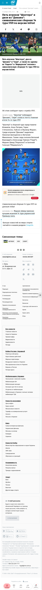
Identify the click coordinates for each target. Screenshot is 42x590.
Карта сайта (26, 313)
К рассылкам (12, 518)
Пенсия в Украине (11, 417)
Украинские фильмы (12, 428)
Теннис (8, 485)
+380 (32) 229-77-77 (13, 563)
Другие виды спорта (12, 490)
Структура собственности (30, 306)
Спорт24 (29, 225)
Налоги (8, 414)
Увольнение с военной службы (15, 379)
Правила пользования (9, 305)
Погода (8, 345)
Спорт (15, 8)
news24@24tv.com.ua (9, 257)
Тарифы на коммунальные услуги (16, 411)
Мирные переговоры (12, 359)
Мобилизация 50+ (11, 381)
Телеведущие (6, 298)
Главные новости (11, 331)
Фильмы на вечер (11, 431)
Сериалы (8, 436)
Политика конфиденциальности (9, 309)
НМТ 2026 (9, 451)
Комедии (8, 434)
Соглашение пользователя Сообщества (30, 290)
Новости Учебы (11, 443)
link (23, 264)
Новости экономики (13, 401)
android (8, 531)
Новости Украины (11, 334)
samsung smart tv (21, 536)
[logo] (12, 2)
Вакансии (25, 303)
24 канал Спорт (7, 8)
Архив (24, 309)
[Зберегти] (36, 29)
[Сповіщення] (39, 3)
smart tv (8, 536)
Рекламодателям (7, 302)
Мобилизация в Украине (15, 376)
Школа (8, 448)
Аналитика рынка (11, 465)
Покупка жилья (10, 468)
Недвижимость (11, 463)
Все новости (10, 329)
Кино (7, 423)
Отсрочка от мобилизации (14, 389)
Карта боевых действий (13, 356)
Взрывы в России (11, 367)
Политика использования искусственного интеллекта (10, 313)
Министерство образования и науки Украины (20, 445)
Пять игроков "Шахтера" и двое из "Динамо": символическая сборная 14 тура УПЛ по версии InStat (29, 8)
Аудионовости (10, 342)
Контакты (25, 300)
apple (21, 531)
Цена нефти (9, 403)
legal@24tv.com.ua (25, 565)
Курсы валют (10, 406)
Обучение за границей (13, 456)
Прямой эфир (10, 337)
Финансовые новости (12, 409)
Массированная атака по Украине (16, 364)
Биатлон (8, 487)
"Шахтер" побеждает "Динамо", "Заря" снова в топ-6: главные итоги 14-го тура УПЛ (20, 117)
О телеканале (6, 295)
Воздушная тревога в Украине (15, 362)
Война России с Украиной (15, 351)
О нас (4, 286)
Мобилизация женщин (13, 384)
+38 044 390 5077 (27, 257)
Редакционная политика (9, 292)
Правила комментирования (30, 293)
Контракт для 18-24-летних (14, 387)
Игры (24, 316)
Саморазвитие (10, 453)
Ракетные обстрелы (12, 354)
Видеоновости (10, 339)
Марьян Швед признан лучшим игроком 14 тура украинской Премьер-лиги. (18, 213)
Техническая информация (30, 296)
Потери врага (10, 370)
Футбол (8, 482)
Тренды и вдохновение (13, 470)
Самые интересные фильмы (15, 426)
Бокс (7, 479)
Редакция (5, 289)
